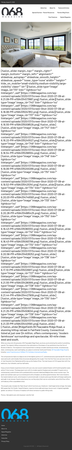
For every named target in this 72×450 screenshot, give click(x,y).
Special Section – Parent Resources (43, 12)
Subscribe (4, 438)
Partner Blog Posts (63, 12)
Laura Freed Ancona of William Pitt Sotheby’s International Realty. (26, 352)
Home (3, 425)
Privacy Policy (5, 441)
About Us (52, 8)
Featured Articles (63, 8)
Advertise (43, 8)
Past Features (52, 17)
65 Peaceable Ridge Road (59, 350)
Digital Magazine (65, 17)
